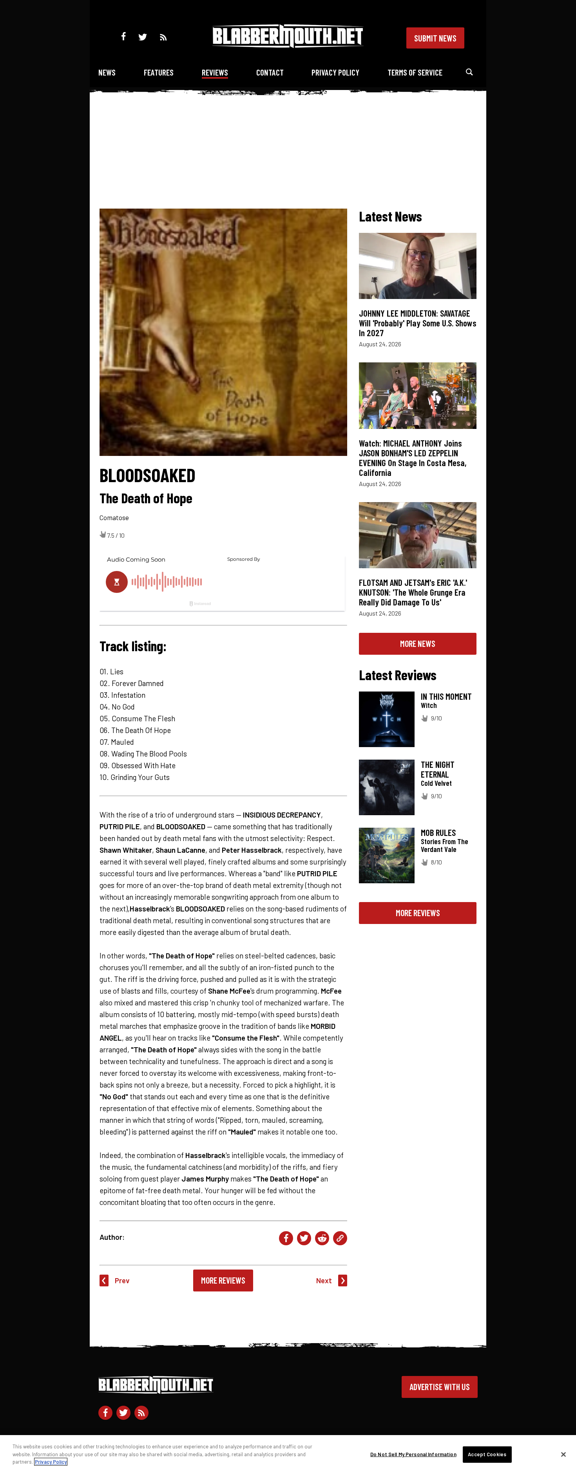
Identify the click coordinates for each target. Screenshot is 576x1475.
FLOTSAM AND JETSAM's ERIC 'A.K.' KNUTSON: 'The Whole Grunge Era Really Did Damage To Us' (413, 592)
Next (324, 1280)
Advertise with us (439, 1386)
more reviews (418, 913)
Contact (270, 72)
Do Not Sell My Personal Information (413, 1454)
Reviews (215, 72)
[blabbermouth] (288, 45)
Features (159, 72)
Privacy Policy (335, 72)
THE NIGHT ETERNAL (438, 769)
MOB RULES (438, 832)
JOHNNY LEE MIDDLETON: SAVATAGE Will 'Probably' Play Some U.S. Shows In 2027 (417, 323)
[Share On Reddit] (322, 1238)
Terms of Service (415, 72)
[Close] (563, 1454)
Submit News (435, 38)
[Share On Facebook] (286, 1238)
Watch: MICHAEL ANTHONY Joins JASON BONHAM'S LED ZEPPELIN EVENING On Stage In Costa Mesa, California (413, 458)
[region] (288, 1455)
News (107, 72)
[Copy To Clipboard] (340, 1238)
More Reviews (223, 1280)
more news (417, 643)
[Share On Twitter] (304, 1238)
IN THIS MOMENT (446, 696)
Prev (122, 1280)
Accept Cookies (487, 1454)
